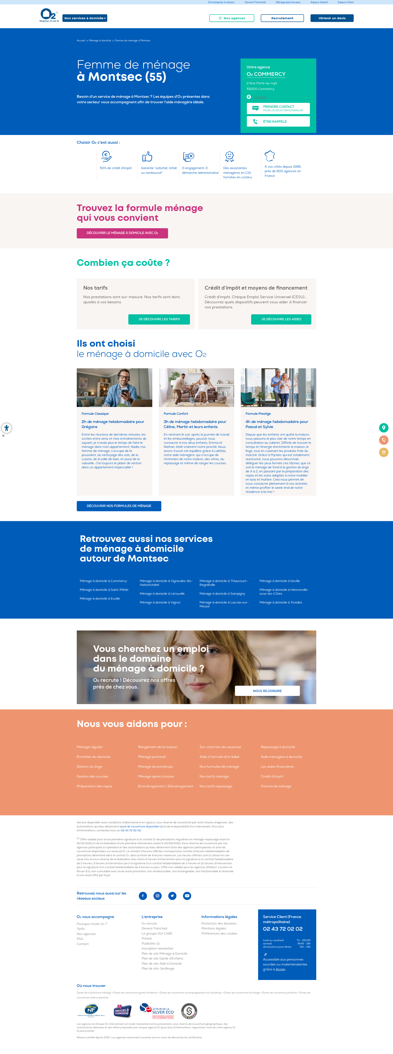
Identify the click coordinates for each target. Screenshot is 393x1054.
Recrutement (282, 18)
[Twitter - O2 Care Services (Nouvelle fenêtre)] (172, 896)
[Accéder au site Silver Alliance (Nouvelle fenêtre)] (189, 1011)
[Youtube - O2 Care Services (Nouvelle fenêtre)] (187, 896)
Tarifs (81, 929)
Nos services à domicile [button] (83, 18)
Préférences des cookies (219, 934)
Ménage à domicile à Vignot (160, 603)
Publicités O (151, 944)
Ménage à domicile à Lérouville (162, 594)
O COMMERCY (266, 74)
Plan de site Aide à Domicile (162, 964)
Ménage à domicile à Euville (100, 599)
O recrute (149, 924)
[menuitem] (231, 18)
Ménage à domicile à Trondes (281, 603)
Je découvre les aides (281, 319)
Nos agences (234, 18)
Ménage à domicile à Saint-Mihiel (104, 590)
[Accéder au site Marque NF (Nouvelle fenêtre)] (95, 1011)
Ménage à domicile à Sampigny (222, 594)
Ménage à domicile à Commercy (103, 581)
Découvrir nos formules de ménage (119, 506)
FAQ (80, 939)
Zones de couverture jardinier (279, 992)
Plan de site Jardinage (158, 969)
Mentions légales (213, 928)
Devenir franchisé (154, 928)
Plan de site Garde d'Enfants (162, 959)
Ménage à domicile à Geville (280, 581)
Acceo (280, 969)
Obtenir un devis (332, 18)
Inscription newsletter (157, 949)
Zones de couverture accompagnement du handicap (191, 992)
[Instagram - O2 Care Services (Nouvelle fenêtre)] (158, 896)
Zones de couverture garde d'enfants (135, 992)
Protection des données (218, 924)
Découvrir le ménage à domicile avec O (122, 233)
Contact (83, 944)
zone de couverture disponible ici (141, 826)
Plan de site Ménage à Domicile (164, 954)
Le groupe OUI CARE (157, 934)
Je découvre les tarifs (159, 319)
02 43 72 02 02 (131, 830)
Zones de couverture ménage (94, 992)
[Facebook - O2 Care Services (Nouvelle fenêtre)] (143, 896)
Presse (147, 939)
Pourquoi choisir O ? (92, 924)
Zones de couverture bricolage (242, 992)
